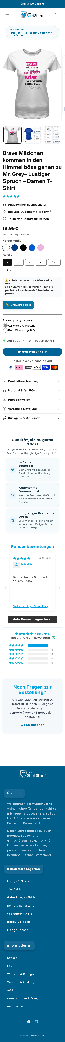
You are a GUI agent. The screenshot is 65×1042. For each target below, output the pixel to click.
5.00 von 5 (42, 634)
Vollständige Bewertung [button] (31, 606)
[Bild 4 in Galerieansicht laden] (52, 135)
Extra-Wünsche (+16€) (21, 330)
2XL (54, 262)
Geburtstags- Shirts (21, 897)
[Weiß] (6, 247)
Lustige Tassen (17, 930)
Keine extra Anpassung (21, 325)
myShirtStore (17, 29)
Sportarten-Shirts (19, 914)
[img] (21, 558)
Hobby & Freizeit (18, 922)
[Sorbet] (40, 247)
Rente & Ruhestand (20, 905)
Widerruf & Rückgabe (22, 974)
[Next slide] (59, 588)
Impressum (15, 1006)
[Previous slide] (5, 588)
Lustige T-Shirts (18, 881)
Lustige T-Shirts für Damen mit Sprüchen (32, 34)
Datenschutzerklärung (23, 998)
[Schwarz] (23, 247)
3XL (8, 270)
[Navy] (14, 247)
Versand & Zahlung (20, 982)
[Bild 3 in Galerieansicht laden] (32, 135)
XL (41, 262)
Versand (25, 234)
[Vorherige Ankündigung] (7, 4)
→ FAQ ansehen (32, 725)
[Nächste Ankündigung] (58, 4)
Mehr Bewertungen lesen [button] (32, 619)
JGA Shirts (14, 889)
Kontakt (12, 958)
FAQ (10, 966)
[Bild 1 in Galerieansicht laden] (13, 135)
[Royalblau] (32, 247)
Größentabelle (20, 305)
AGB (10, 990)
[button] (7, 15)
